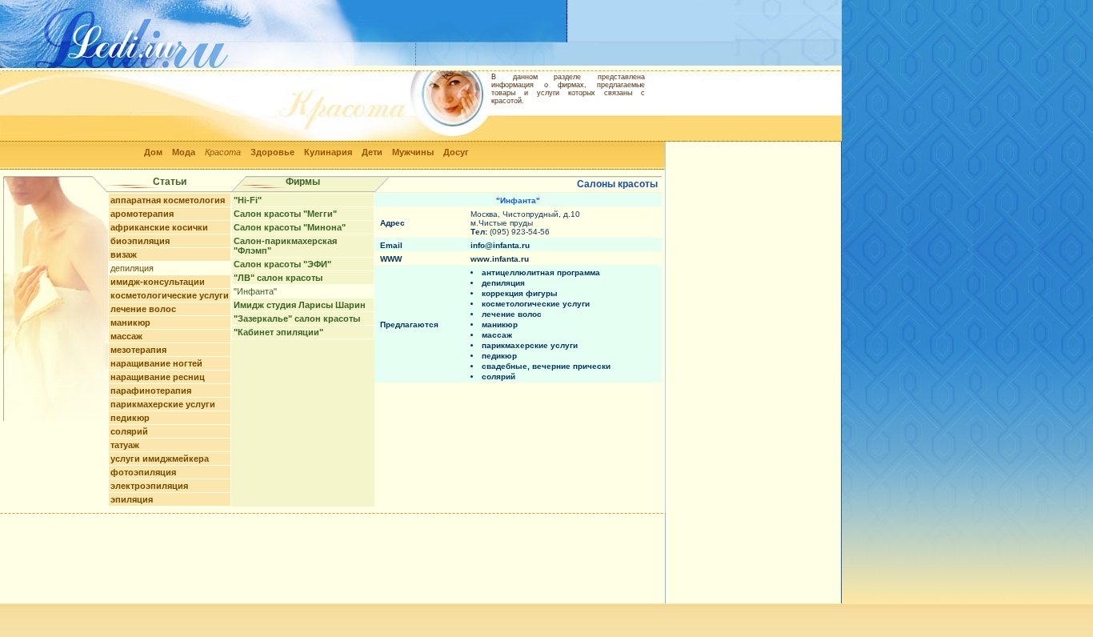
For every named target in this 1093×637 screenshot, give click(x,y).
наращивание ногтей (156, 363)
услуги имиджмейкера (159, 458)
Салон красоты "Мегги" (285, 213)
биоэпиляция (140, 241)
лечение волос (143, 309)
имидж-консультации (157, 281)
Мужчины (413, 152)
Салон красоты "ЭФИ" (282, 264)
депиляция (132, 268)
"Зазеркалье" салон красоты (297, 318)
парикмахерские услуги (162, 404)
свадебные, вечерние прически (546, 366)
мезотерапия (138, 350)
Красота (223, 152)
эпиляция (131, 499)
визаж (123, 254)
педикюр (130, 418)
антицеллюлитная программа (541, 272)
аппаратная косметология (167, 200)
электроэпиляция (149, 486)
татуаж (124, 445)
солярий (129, 431)
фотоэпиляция (143, 472)
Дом (153, 152)
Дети (372, 152)
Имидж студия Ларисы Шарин (300, 305)
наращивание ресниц (157, 377)
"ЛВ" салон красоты (278, 277)
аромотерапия (142, 213)
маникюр (130, 322)
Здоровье (272, 152)
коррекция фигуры (520, 293)
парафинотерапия (150, 390)
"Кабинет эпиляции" (278, 332)
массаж (126, 336)
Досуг (456, 152)
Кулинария (328, 152)
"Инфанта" (255, 291)
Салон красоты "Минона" (290, 227)
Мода (183, 152)
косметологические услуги (169, 295)
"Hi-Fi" (248, 200)
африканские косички (159, 227)
